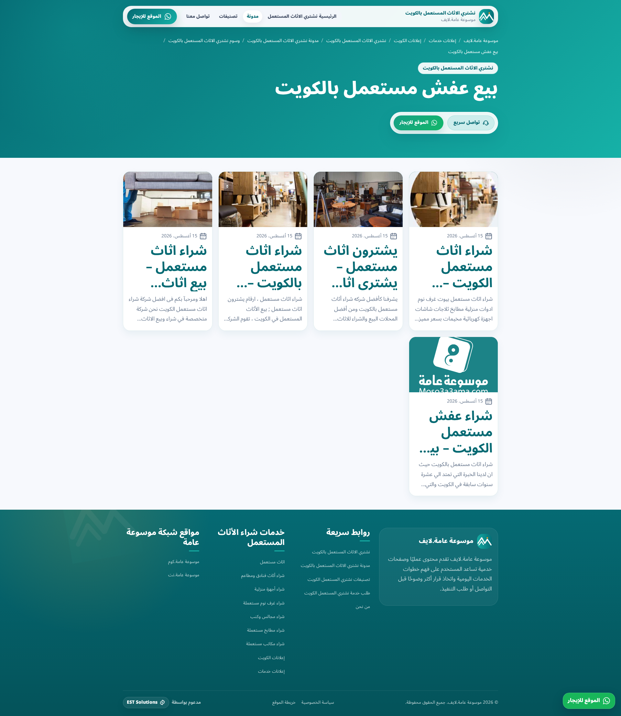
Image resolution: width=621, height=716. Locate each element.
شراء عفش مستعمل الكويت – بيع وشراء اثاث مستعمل (458, 432)
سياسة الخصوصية (317, 702)
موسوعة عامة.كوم (183, 561)
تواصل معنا (198, 16)
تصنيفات (228, 16)
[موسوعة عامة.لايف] (484, 541)
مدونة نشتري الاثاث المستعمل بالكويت (283, 41)
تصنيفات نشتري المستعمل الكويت (339, 579)
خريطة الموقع (284, 702)
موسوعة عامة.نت (183, 575)
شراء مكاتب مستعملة (265, 643)
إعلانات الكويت (407, 41)
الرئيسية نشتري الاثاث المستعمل (302, 16)
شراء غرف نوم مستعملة (264, 603)
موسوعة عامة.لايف (481, 41)
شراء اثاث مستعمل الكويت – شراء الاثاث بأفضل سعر (459, 267)
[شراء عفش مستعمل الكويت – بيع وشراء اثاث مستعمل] (453, 365)
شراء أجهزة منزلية (270, 589)
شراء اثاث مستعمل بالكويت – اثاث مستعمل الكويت (274, 267)
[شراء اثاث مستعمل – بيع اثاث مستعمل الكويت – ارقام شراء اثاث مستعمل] (167, 199)
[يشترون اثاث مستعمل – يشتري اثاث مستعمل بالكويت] (358, 199)
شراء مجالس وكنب (267, 616)
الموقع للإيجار (146, 16)
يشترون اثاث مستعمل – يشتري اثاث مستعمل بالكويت (361, 267)
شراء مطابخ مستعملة (266, 630)
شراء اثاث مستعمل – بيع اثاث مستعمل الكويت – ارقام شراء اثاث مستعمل (176, 267)
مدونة (252, 16)
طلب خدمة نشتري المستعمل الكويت (337, 593)
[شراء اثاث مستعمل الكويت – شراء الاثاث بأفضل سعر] (453, 199)
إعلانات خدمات (442, 41)
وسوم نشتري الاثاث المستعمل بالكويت (204, 41)
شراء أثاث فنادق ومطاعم (263, 575)
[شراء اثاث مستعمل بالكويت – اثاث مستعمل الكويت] (263, 199)
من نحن (363, 606)
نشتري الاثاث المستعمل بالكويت (356, 41)
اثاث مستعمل (272, 562)
